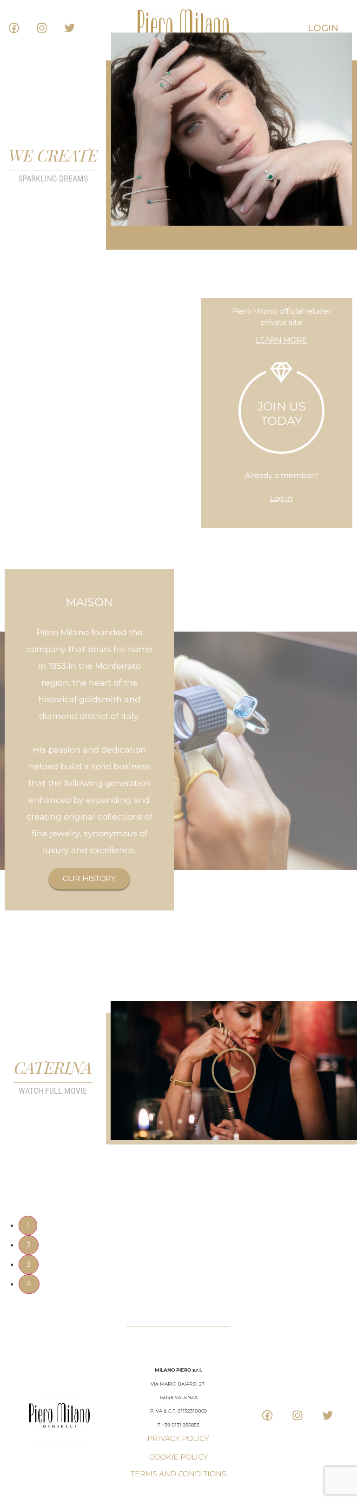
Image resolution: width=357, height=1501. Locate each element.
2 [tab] (28, 1244)
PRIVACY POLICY (178, 1438)
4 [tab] (29, 1283)
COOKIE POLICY (178, 1457)
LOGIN (323, 28)
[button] (234, 1070)
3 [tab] (28, 1264)
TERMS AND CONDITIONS (178, 1473)
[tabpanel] (178, 1078)
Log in (281, 498)
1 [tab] (27, 1225)
